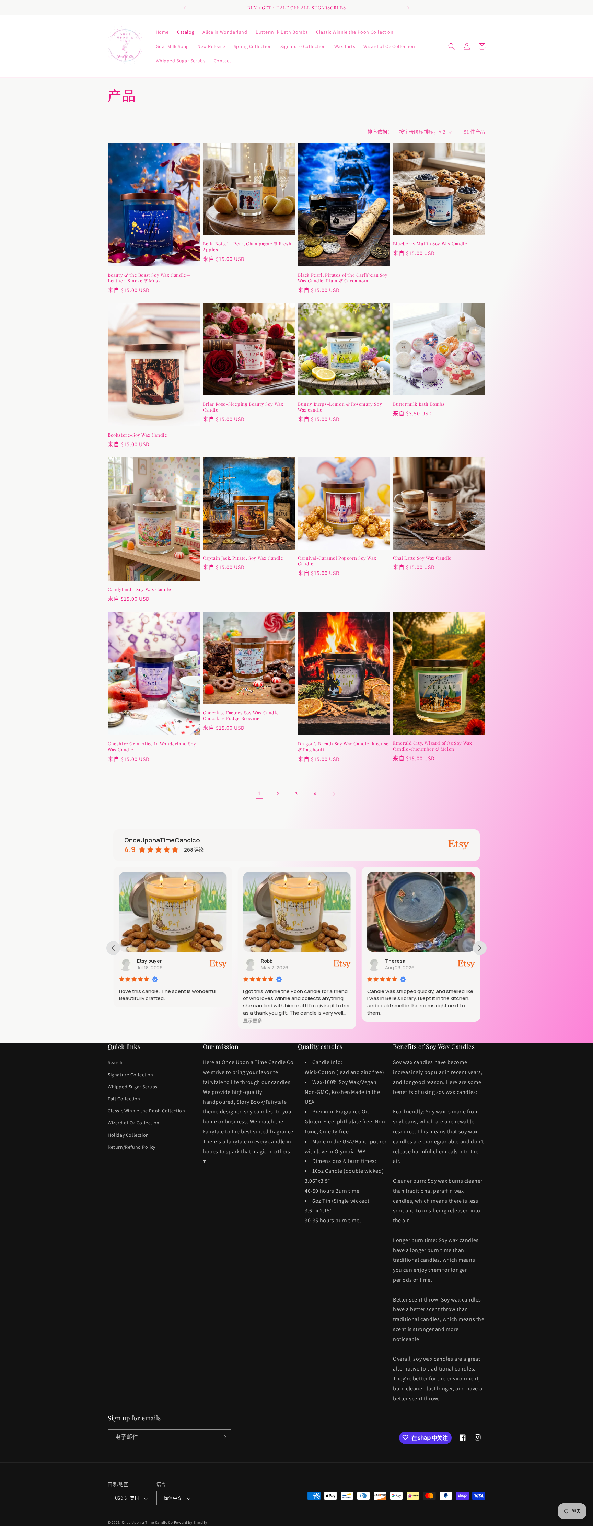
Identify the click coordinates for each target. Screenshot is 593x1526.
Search (115, 1063)
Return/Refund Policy (131, 1147)
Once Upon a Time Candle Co (147, 1522)
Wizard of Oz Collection (134, 1123)
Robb (146, 961)
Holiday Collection (128, 1135)
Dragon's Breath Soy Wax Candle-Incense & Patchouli (343, 746)
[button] (451, 46)
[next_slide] (480, 948)
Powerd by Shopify (190, 1522)
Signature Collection (130, 1075)
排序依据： (380, 132)
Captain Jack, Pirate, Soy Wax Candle (243, 558)
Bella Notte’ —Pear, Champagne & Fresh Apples (247, 246)
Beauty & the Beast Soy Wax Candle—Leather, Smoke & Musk (149, 278)
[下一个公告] (408, 7)
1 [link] (259, 793)
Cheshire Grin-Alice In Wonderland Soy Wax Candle (152, 746)
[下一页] (333, 793)
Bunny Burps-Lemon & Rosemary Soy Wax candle (340, 407)
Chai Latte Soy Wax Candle (422, 558)
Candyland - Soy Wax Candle (139, 589)
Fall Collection (124, 1099)
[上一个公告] (184, 7)
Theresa (275, 961)
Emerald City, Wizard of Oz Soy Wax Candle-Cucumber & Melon (432, 746)
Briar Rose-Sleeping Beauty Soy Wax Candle (243, 407)
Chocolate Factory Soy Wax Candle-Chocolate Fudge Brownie (242, 715)
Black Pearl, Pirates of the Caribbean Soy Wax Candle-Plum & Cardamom (343, 278)
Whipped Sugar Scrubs (133, 1087)
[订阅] (223, 1437)
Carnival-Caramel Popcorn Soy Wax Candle (337, 561)
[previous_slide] (113, 948)
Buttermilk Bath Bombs (419, 404)
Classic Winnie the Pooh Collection (146, 1111)
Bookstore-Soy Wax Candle (137, 435)
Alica (394, 961)
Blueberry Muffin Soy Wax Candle (430, 243)
